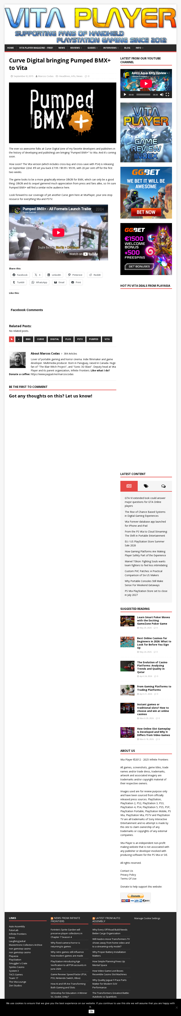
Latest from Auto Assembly (106, 919)
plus (68, 339)
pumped (93, 339)
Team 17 (13, 978)
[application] (146, 83)
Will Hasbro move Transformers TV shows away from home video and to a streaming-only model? (111, 942)
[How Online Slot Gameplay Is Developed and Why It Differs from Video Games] (127, 735)
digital (54, 339)
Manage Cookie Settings (147, 918)
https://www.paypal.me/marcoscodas (52, 374)
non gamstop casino (20, 948)
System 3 (14, 970)
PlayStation (15, 959)
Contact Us (126, 870)
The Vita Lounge (17, 981)
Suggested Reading (135, 609)
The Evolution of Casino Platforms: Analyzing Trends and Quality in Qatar (152, 667)
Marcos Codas (46, 76)
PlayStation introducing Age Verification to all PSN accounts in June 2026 (68, 965)
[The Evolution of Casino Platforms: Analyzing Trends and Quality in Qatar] (127, 669)
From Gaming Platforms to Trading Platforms (154, 688)
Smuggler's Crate (18, 963)
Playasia (13, 956)
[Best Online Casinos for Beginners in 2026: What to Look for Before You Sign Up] (127, 645)
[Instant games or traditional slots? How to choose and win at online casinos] (127, 711)
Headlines (64, 76)
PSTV (80, 339)
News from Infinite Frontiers (65, 919)
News (62, 47)
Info (138, 47)
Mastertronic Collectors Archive (25, 944)
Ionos (12, 937)
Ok (91, 1011)
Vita (107, 339)
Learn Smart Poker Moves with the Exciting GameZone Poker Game (153, 620)
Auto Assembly (17, 926)
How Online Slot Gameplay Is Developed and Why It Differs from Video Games (154, 732)
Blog (127, 47)
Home (10, 47)
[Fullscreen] (167, 94)
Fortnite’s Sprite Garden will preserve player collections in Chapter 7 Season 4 (66, 933)
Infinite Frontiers (18, 933)
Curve (40, 339)
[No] (176, 1007)
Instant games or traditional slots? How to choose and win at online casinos (153, 709)
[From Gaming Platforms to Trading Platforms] (127, 693)
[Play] (125, 94)
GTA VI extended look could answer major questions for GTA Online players (145, 502)
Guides (91, 47)
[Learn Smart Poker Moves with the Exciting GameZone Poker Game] (127, 624)
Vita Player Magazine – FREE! (36, 47)
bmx (28, 339)
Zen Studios (15, 985)
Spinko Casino (16, 967)
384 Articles (70, 353)
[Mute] (162, 94)
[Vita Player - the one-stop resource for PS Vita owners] (91, 42)
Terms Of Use (128, 878)
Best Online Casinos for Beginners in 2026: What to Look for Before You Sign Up (154, 643)
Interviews (109, 47)
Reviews (75, 47)
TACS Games (16, 974)
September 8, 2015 (23, 76)
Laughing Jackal (17, 941)
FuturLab (13, 930)
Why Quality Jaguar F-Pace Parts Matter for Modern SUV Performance (109, 983)
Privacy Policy (128, 874)
